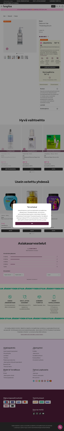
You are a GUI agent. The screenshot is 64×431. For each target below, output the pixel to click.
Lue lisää (43, 220)
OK (32, 223)
